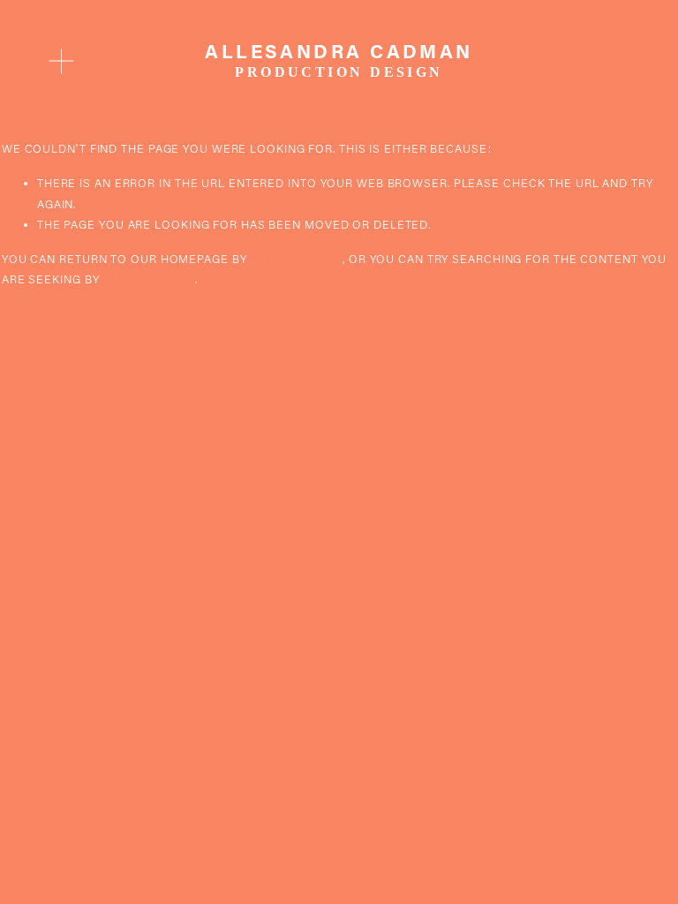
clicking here (296, 259)
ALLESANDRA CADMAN (339, 51)
